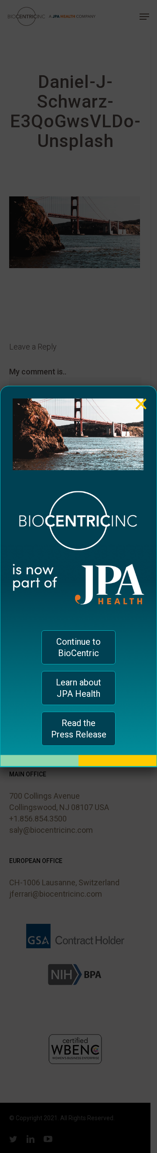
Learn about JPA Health (78, 688)
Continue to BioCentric (78, 647)
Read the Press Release (78, 729)
